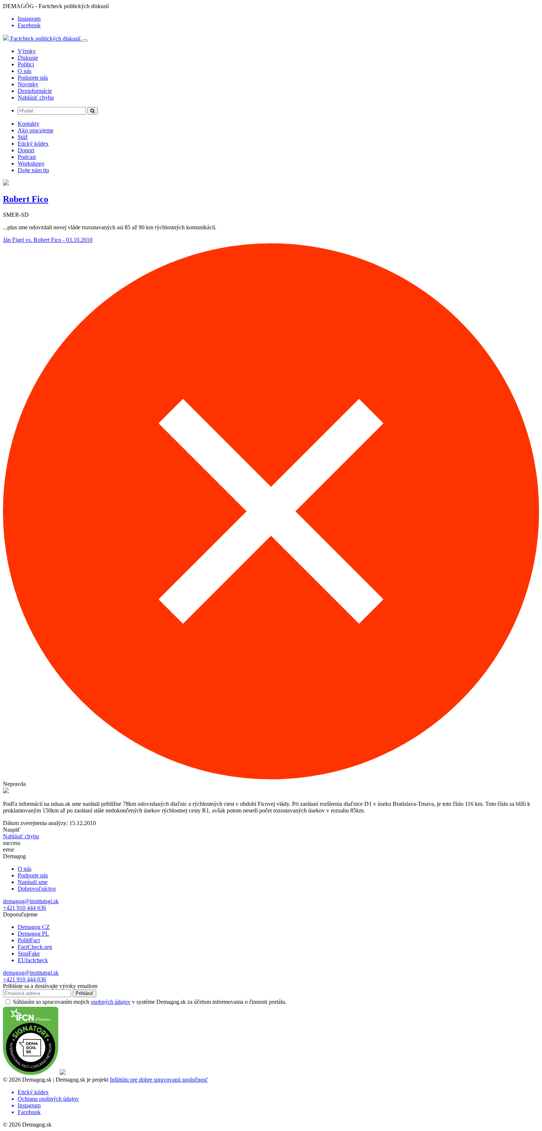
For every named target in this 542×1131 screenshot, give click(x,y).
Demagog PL (33, 933)
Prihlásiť (84, 993)
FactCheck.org (35, 947)
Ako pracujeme (35, 130)
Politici (26, 64)
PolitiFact (29, 940)
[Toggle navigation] (85, 40)
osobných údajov (111, 1002)
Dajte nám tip (33, 170)
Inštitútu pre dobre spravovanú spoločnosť (159, 1079)
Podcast (27, 157)
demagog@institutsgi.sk (31, 901)
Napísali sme (33, 882)
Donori (26, 150)
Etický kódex (33, 143)
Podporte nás (33, 77)
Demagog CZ (34, 927)
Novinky (28, 84)
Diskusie (28, 58)
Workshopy (31, 163)
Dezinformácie (35, 91)
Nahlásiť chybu (36, 97)
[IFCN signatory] (30, 1073)
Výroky (27, 51)
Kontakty (28, 124)
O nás (24, 71)
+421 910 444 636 (24, 908)
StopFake (29, 953)
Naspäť (11, 829)
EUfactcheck (33, 960)
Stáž (23, 137)
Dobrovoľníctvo (37, 888)
